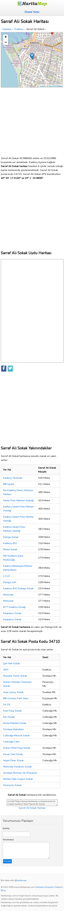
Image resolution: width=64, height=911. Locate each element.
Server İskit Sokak (13, 754)
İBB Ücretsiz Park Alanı (15, 698)
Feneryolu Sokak (12, 785)
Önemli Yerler (32, 12)
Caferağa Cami (11, 741)
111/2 (6, 576)
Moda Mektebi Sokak (14, 723)
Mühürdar (8, 594)
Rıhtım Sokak (10, 549)
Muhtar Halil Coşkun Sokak (18, 779)
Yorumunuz (8, 839)
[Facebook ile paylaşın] (3, 369)
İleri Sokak (9, 717)
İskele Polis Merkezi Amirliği (18, 500)
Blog (3, 890)
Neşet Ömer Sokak (13, 760)
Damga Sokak (10, 537)
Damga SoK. (10, 582)
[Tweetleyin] (10, 369)
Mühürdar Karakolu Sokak (17, 766)
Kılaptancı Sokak (12, 613)
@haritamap (21, 880)
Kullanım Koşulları (45, 887)
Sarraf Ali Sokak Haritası (32, 808)
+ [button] (6, 37)
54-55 (6, 704)
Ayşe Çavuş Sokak (13, 692)
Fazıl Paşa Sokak (12, 710)
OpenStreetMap (55, 86)
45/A (6, 669)
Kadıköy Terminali (12, 478)
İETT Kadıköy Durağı (14, 607)
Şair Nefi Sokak (11, 663)
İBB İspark (8, 484)
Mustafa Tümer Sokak (15, 675)
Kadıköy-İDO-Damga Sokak (18, 588)
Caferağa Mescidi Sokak (16, 735)
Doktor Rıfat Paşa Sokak (16, 748)
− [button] (6, 42)
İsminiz (6, 828)
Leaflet (42, 86)
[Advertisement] (32, 120)
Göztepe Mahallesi (13, 729)
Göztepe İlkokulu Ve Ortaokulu (20, 772)
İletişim (58, 887)
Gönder (7, 861)
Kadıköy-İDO (10, 543)
